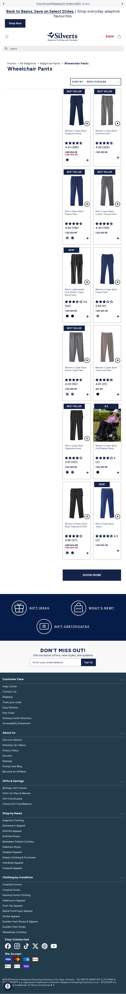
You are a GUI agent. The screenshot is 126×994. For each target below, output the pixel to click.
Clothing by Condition (17, 877)
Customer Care (13, 679)
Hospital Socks (11, 889)
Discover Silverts (12, 739)
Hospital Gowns (12, 884)
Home (11, 63)
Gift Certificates (12, 798)
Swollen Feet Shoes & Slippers (20, 921)
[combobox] (63, 48)
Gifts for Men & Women (16, 793)
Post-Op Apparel (12, 905)
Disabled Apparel (12, 852)
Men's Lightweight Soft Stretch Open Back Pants (74, 292)
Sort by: (77, 81)
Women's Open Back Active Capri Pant (75, 369)
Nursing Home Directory (16, 718)
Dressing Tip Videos (14, 745)
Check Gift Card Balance (17, 803)
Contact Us (9, 691)
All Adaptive (28, 63)
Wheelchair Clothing (14, 932)
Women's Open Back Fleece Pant (106, 290)
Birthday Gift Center (14, 788)
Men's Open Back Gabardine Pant (74, 447)
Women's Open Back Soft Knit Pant (106, 132)
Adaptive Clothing (13, 820)
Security (7, 755)
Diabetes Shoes (11, 846)
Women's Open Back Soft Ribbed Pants (106, 447)
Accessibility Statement (16, 723)
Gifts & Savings (13, 781)
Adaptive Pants (50, 63)
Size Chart (8, 712)
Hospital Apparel (12, 868)
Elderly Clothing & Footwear (19, 857)
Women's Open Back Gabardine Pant (75, 132)
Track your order (11, 702)
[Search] (6, 48)
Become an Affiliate (14, 771)
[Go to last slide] (4, 3)
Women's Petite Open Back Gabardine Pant (76, 525)
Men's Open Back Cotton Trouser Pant (105, 212)
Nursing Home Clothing (16, 895)
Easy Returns (10, 707)
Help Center (9, 686)
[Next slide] (122, 3)
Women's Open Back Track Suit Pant (106, 369)
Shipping (7, 696)
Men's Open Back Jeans (104, 525)
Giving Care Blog (12, 766)
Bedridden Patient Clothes (18, 841)
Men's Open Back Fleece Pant (74, 212)
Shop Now (15, 23)
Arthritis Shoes (11, 836)
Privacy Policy (10, 750)
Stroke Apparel (11, 916)
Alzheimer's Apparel (13, 825)
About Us (8, 733)
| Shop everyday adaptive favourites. (63, 13)
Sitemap (7, 761)
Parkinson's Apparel (13, 900)
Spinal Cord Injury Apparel (17, 910)
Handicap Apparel (12, 862)
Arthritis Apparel (11, 831)
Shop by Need (12, 813)
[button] (7, 37)
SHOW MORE (92, 575)
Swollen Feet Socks (14, 926)
